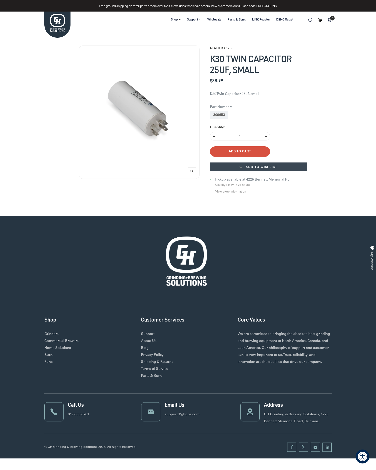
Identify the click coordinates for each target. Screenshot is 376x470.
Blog (145, 348)
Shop (174, 19)
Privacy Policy (152, 355)
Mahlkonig (221, 48)
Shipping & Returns (157, 362)
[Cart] (329, 20)
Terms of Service (154, 369)
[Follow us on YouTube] (315, 447)
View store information (230, 192)
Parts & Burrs (237, 19)
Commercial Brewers (61, 341)
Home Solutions (57, 348)
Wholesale (214, 19)
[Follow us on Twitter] (303, 447)
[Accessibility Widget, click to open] (362, 456)
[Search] (310, 20)
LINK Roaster (261, 19)
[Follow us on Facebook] (291, 447)
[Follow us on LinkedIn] (327, 447)
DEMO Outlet (284, 19)
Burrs (48, 355)
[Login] (320, 20)
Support (192, 19)
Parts (48, 362)
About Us (148, 341)
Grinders (51, 334)
